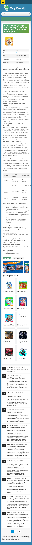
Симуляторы (19, 53)
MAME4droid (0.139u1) (9, 358)
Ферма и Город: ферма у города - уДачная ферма (23, 291)
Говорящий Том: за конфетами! (9, 325)
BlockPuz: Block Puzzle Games (23, 325)
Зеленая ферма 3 (9, 308)
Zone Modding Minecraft (23, 358)
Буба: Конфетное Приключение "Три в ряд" (23, 308)
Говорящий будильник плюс (9, 291)
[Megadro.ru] (16, 8)
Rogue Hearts (23, 342)
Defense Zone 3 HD (9, 342)
